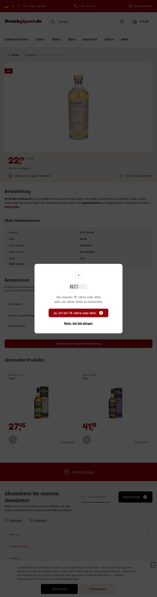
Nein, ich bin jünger (78, 323)
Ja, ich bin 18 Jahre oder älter (74, 313)
